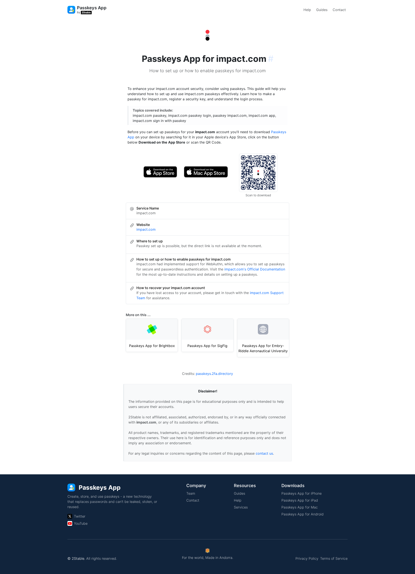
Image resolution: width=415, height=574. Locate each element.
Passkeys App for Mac (299, 507)
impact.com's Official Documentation (254, 269)
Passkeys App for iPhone (301, 493)
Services (241, 507)
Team (190, 493)
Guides (321, 10)
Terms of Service (334, 558)
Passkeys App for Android (302, 514)
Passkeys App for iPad (299, 500)
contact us (264, 453)
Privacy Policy (306, 558)
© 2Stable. (76, 558)
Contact (339, 10)
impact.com (146, 229)
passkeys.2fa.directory (214, 373)
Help (307, 10)
